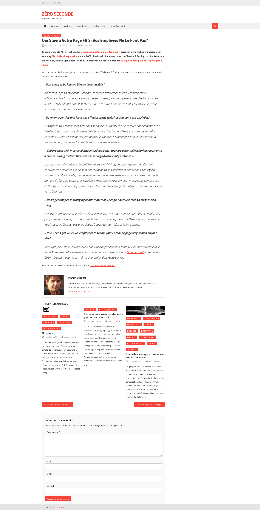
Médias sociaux (148, 337)
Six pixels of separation (64, 56)
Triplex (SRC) (99, 26)
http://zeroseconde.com (79, 291)
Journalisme (64, 322)
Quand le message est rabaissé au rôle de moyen (145, 355)
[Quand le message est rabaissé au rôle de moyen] (145, 310)
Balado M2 (82, 26)
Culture (65, 316)
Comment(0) (86, 45)
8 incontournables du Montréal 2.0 (99, 52)
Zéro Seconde (57, 13)
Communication (151, 318)
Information (147, 331)
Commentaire (53, 432)
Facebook (131, 331)
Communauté (133, 318)
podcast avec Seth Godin (102, 265)
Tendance (131, 349)
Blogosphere (49, 316)
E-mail (49, 473)
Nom (49, 461)
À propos (55, 26)
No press (47, 333)
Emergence (48, 322)
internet (131, 337)
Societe (151, 343)
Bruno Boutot (135, 252)
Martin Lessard (69, 45)
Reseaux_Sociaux (51, 35)
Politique (89, 309)
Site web (50, 485)
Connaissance (133, 324)
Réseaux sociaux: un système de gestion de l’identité (103, 315)
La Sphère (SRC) (117, 26)
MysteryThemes (60, 506)
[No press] (61, 309)
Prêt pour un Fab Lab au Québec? (151, 404)
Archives (68, 26)
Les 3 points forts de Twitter (58, 404)
